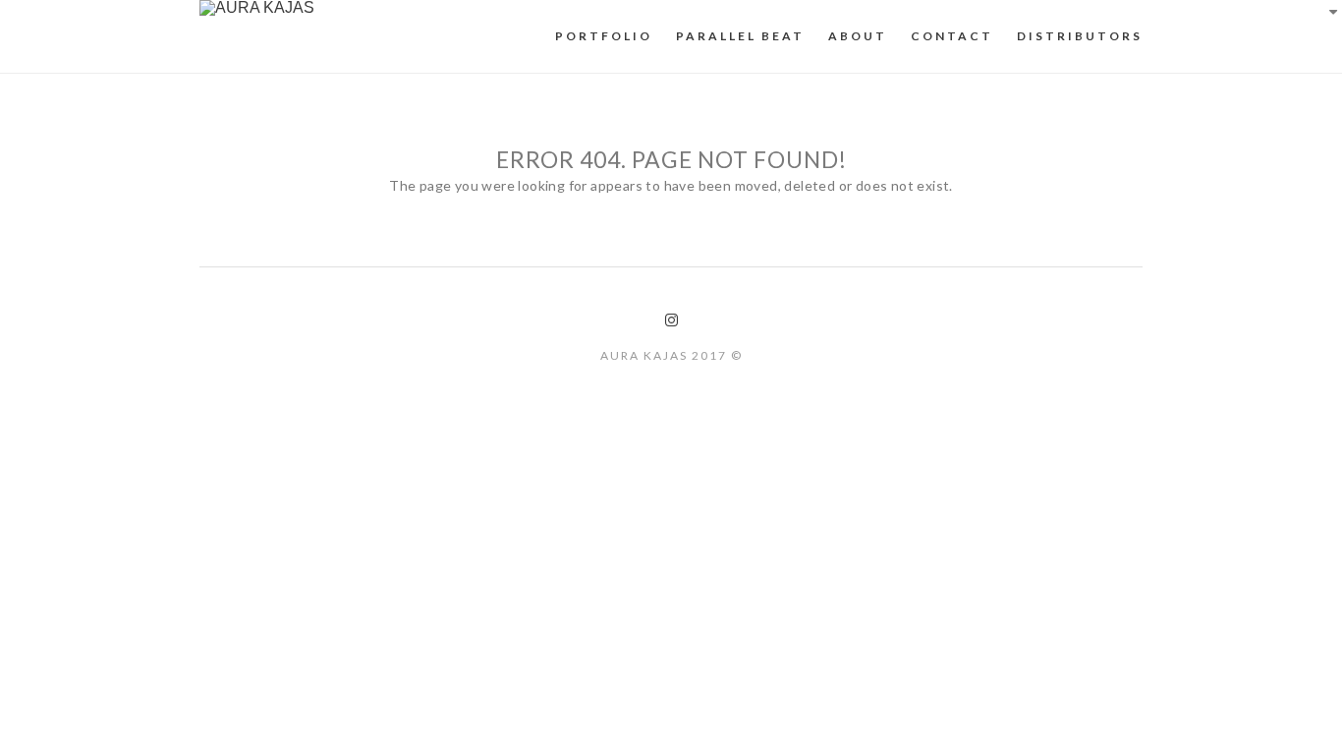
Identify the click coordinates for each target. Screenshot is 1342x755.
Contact (952, 36)
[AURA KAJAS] (256, 8)
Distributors (1080, 36)
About (857, 36)
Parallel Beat (740, 36)
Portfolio (603, 36)
